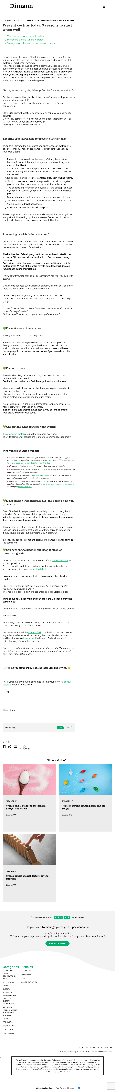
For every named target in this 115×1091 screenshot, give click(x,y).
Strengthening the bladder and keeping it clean (31, 43)
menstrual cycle (25, 487)
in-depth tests (40, 569)
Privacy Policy (107, 1052)
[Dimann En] (33, 5)
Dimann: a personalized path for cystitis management (10, 998)
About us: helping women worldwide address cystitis (10, 1013)
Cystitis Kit (8, 1026)
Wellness (26, 974)
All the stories (29, 982)
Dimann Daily (35, 632)
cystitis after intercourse (39, 475)
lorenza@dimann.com (103, 1047)
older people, (68, 484)
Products (8, 1022)
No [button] (68, 728)
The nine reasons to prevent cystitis (25, 36)
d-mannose (28, 638)
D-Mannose (8, 1033)
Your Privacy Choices (65, 1088)
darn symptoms (60, 560)
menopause (56, 484)
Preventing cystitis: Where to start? (25, 39)
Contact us (8, 1030)
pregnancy (45, 484)
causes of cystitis (16, 434)
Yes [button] (60, 728)
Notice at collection (43, 1088)
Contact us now (57, 943)
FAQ (23, 978)
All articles (27, 971)
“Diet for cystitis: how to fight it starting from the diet (28, 463)
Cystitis (7, 989)
